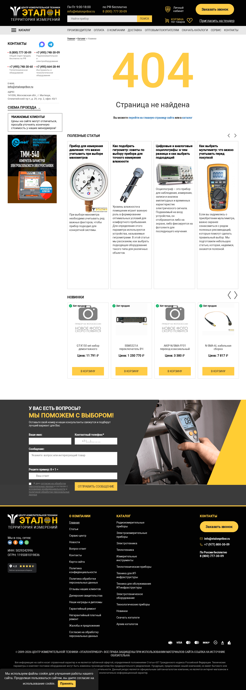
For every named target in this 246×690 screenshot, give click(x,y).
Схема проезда (24, 107)
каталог (187, 117)
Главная (71, 38)
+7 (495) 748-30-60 (20, 66)
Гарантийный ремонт (82, 608)
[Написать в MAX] (42, 44)
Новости (74, 542)
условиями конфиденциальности (47, 489)
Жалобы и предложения (84, 625)
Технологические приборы (133, 604)
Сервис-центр (77, 535)
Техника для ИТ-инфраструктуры (127, 575)
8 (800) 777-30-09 (115, 11)
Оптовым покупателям (162, 30)
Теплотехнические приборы (133, 566)
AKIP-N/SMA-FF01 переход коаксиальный (175, 347)
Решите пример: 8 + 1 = (43, 469)
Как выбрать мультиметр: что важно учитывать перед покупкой (216, 151)
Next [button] (235, 295)
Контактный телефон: (89, 434)
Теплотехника (125, 549)
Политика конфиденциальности (83, 570)
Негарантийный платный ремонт (85, 617)
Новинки (122, 611)
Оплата (99, 30)
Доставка (135, 30)
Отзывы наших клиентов (85, 589)
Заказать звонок (215, 9)
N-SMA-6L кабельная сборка (218, 347)
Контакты (231, 30)
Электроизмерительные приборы (131, 534)
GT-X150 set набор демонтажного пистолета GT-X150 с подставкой (88, 350)
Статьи (73, 529)
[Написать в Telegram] (50, 44)
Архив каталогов (127, 624)
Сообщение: (36, 448)
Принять (66, 683)
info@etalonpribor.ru (81, 11)
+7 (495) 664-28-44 (47, 66)
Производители (79, 30)
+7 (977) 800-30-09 (217, 544)
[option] (88, 215)
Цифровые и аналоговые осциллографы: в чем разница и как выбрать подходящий (174, 151)
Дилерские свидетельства (85, 595)
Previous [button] (230, 295)
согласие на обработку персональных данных (47, 485)
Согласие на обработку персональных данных (84, 634)
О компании (116, 30)
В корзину (88, 371)
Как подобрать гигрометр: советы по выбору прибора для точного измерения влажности (128, 153)
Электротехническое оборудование (129, 596)
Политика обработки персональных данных (83, 580)
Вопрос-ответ (77, 548)
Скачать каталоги (195, 30)
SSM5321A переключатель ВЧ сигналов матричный (131, 349)
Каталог (81, 38)
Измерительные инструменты (126, 558)
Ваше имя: (35, 434)
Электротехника (126, 543)
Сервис (216, 30)
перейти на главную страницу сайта (151, 117)
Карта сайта (77, 561)
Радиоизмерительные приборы (130, 524)
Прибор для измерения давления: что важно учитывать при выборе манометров (86, 151)
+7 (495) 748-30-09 (47, 52)
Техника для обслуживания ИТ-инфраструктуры (133, 585)
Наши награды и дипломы (85, 602)
